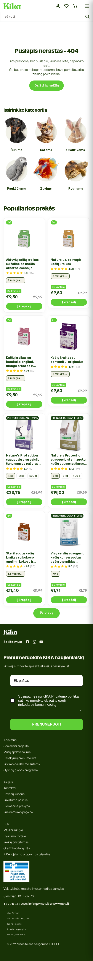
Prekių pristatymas (16, 842)
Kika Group (13, 913)
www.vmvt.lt (59, 904)
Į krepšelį (24, 306)
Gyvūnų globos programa (20, 770)
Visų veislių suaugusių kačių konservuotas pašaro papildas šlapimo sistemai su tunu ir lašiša (68, 557)
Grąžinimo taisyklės (16, 848)
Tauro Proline (14, 923)
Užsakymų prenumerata (19, 758)
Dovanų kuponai (14, 794)
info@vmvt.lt (38, 904)
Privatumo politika (15, 800)
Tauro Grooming (16, 934)
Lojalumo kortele (14, 836)
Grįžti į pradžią (46, 85)
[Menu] (87, 6)
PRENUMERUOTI (46, 724)
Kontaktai (9, 788)
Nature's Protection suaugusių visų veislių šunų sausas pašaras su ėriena (23, 459)
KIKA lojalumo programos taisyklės (26, 854)
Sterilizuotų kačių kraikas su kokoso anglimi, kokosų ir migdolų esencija (20, 557)
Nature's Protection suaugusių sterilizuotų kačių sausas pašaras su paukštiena (68, 459)
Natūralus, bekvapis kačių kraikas (66, 262)
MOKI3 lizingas (13, 830)
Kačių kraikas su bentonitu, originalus (67, 360)
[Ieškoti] (88, 17)
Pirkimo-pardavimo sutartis (21, 764)
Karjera (8, 782)
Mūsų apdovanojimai (17, 752)
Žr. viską (46, 613)
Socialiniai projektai (16, 746)
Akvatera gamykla (17, 929)
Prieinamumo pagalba (18, 812)
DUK (6, 824)
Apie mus (9, 740)
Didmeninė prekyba (16, 806)
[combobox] (46, 17)
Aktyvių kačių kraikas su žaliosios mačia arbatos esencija (22, 264)
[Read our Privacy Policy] (80, 711)
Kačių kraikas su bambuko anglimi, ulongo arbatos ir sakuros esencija (20, 362)
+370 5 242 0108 (15, 904)
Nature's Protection (18, 918)
